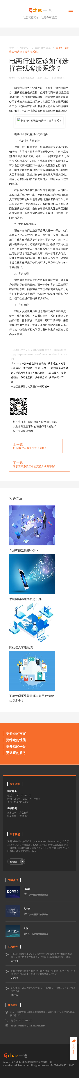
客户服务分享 (43, 48)
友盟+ (26, 928)
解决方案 (11, 815)
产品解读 (23, 812)
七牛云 (27, 908)
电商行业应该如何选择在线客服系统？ (39, 49)
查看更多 (14, 861)
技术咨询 (11, 812)
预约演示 (23, 815)
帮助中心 (25, 48)
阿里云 (27, 888)
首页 (11, 48)
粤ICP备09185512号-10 (62, 1065)
